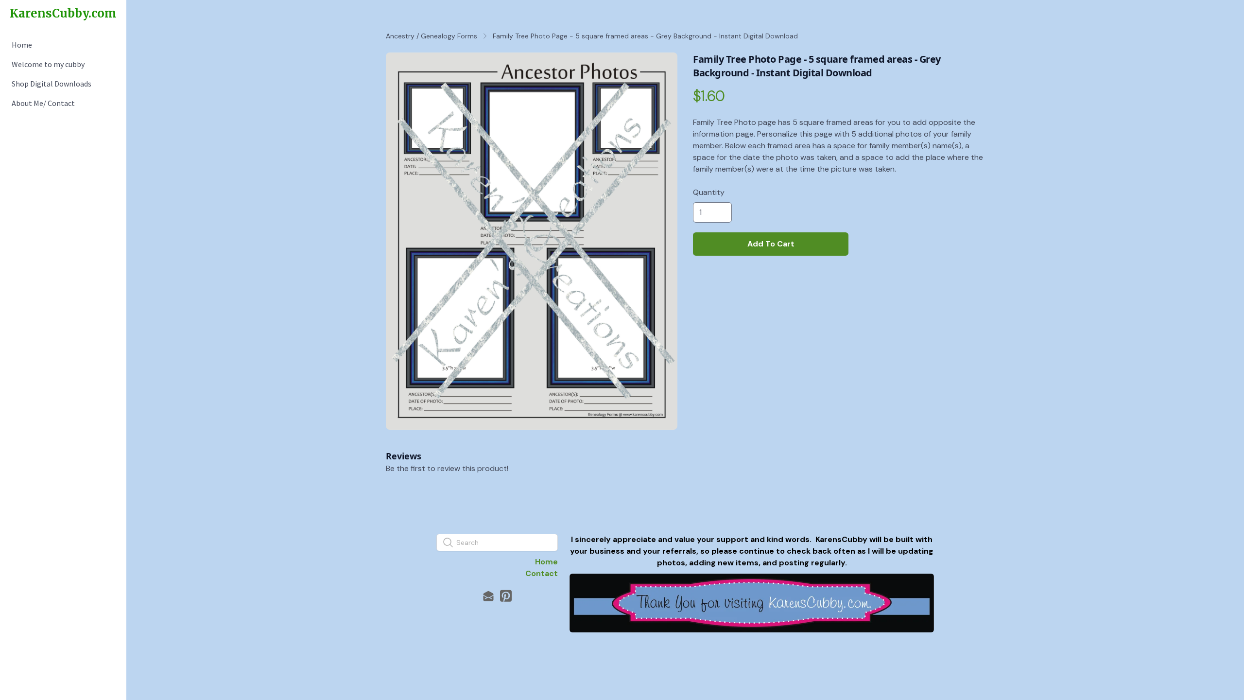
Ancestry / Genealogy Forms (431, 36)
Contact (541, 573)
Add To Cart (771, 244)
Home (546, 562)
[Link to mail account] (488, 595)
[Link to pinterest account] (506, 595)
